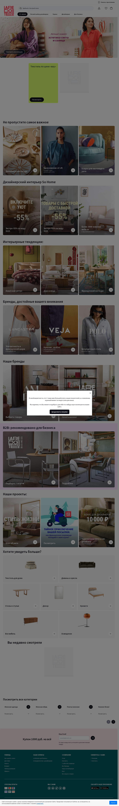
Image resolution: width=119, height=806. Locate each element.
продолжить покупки (59, 412)
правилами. (40, 803)
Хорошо (113, 802)
